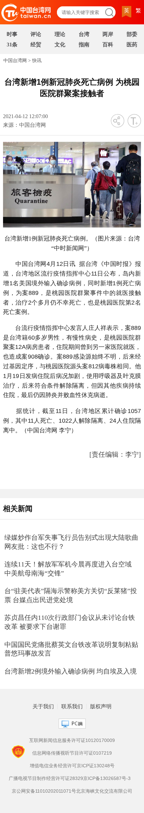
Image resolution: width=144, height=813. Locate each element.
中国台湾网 (15, 60)
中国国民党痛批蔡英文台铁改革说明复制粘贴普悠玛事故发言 (71, 649)
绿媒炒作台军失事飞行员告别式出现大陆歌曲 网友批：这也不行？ (71, 542)
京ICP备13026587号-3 (107, 778)
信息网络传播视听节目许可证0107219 (72, 753)
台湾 (84, 34)
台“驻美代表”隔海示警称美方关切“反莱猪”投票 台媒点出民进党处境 (70, 595)
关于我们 (43, 706)
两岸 (107, 34)
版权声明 (101, 706)
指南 (84, 44)
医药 (132, 44)
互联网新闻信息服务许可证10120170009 (72, 740)
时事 (12, 34)
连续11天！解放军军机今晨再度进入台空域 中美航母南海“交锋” (68, 568)
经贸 (35, 44)
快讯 (37, 60)
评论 (35, 34)
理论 (60, 34)
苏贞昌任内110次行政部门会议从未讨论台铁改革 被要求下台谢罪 (69, 622)
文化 (60, 44)
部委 (132, 34)
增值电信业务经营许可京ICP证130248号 (72, 765)
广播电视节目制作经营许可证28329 (46, 778)
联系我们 (72, 706)
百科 (107, 44)
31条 (12, 44)
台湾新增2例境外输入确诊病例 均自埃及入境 (70, 671)
